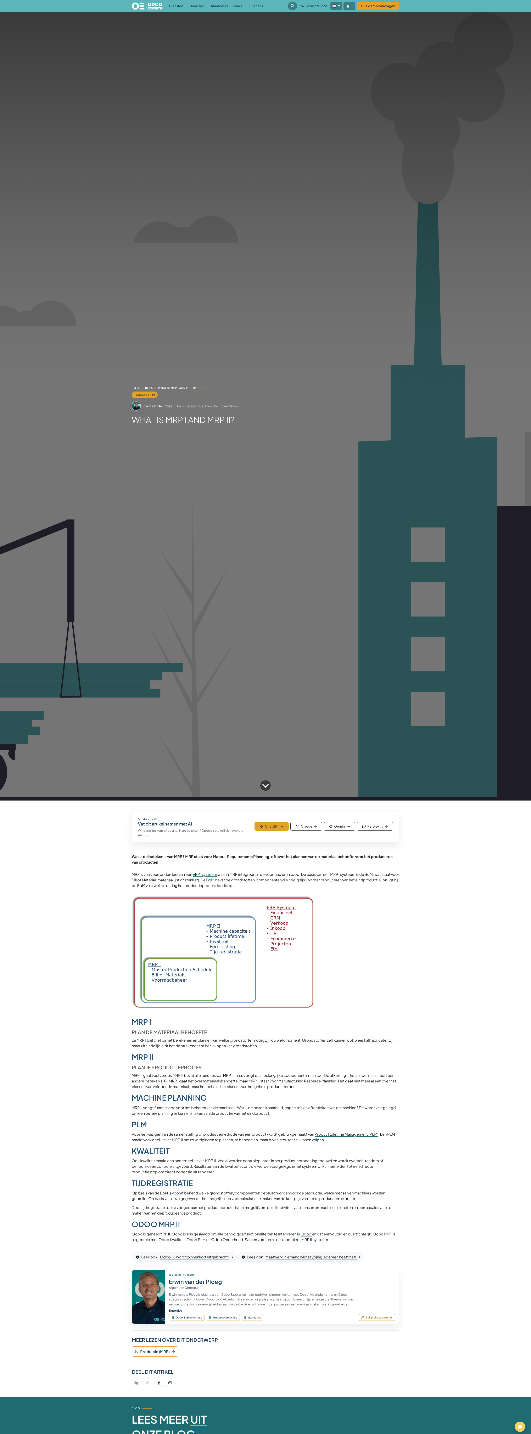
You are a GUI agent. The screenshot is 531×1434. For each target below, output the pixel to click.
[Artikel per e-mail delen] (170, 1382)
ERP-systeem (205, 874)
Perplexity (377, 826)
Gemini (342, 826)
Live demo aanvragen (378, 6)
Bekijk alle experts (377, 1317)
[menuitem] (177, 6)
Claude (309, 826)
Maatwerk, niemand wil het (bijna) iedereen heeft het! (311, 1256)
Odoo (306, 1234)
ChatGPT (274, 826)
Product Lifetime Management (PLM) (346, 1134)
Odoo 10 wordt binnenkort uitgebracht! (194, 1256)
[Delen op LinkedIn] (136, 1382)
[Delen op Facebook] (158, 1382)
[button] (292, 6)
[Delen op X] (147, 1382)
